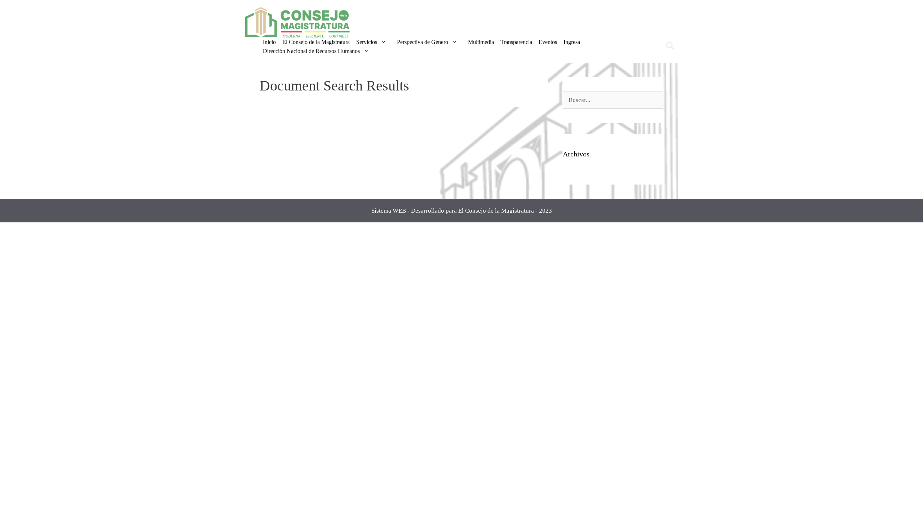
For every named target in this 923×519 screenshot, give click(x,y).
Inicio (269, 42)
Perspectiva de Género (422, 42)
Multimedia (481, 42)
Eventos (548, 42)
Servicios (366, 42)
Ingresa (572, 42)
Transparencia (516, 42)
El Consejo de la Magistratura (316, 42)
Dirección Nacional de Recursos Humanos (311, 51)
